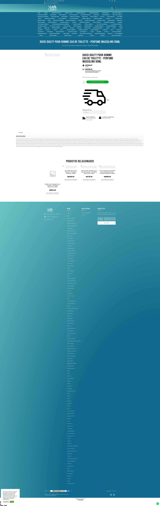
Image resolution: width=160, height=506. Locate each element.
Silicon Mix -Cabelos (43, 24)
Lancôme (99, 31)
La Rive (92, 31)
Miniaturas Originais (58, 20)
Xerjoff (103, 35)
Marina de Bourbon (54, 33)
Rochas (74, 22)
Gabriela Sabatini (83, 29)
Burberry (64, 27)
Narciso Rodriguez (71, 20)
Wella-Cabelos (77, 26)
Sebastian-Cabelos (85, 22)
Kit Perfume (83, 31)
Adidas (46, 12)
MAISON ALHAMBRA (116, 31)
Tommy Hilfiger (77, 24)
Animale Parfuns (99, 26)
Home (39, 12)
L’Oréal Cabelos (86, 18)
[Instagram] (112, 1)
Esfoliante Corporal (43, 16)
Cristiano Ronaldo (85, 14)
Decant (48, 29)
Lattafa (106, 31)
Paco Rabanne (118, 33)
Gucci (111, 29)
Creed (120, 27)
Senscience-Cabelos (109, 22)
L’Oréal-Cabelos (98, 18)
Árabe (120, 26)
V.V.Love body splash (116, 24)
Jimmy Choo (85, 16)
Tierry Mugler (67, 35)
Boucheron (53, 14)
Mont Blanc (66, 33)
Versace (92, 35)
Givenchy (105, 29)
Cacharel (79, 27)
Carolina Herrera (97, 27)
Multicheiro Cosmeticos (86, 33)
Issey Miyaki (50, 31)
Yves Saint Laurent (116, 35)
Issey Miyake (64, 16)
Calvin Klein (87, 27)
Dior (61, 29)
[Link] (115, 1)
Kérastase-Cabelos (50, 18)
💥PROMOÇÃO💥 (88, 26)
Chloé (113, 27)
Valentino (80, 35)
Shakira (120, 22)
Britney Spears (56, 27)
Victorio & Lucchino (55, 26)
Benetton (46, 27)
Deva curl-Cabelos (117, 14)
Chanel (108, 27)
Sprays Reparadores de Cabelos (60, 24)
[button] (112, 8)
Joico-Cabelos (94, 16)
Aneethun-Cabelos (56, 12)
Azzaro (40, 27)
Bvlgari (72, 27)
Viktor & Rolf (66, 26)
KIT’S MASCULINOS (74, 18)
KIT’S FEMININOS (62, 18)
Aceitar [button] (12, 501)
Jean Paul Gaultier (75, 16)
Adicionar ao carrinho (97, 81)
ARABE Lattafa (69, 12)
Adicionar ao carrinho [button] (52, 193)
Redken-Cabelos (52, 22)
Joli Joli (102, 16)
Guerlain (118, 29)
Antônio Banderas (111, 26)
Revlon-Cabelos (64, 22)
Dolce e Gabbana (71, 29)
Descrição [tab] (20, 132)
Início (63, 45)
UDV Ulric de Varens (102, 24)
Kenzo (39, 18)
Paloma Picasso (101, 20)
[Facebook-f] (109, 1)
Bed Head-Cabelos (117, 12)
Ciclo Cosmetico (73, 14)
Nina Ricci (110, 33)
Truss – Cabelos (89, 24)
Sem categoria (97, 22)
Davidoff (40, 29)
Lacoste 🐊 (109, 18)
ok (107, 100)
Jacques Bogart (60, 31)
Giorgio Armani (94, 29)
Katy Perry (119, 16)
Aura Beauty (105, 12)
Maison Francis (41, 20)
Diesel (55, 29)
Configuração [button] (6, 501)
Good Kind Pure (55, 16)
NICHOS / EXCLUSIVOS (90, 20)
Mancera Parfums (42, 33)
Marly (49, 20)
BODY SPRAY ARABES (42, 14)
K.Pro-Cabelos (110, 16)
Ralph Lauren (41, 22)
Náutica (80, 20)
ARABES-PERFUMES (94, 12)
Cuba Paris (96, 14)
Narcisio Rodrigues (100, 33)
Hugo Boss (40, 31)
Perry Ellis (119, 20)
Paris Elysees (111, 20)
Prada (41, 35)
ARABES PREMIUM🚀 (81, 12)
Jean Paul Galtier (72, 31)
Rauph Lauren (52, 35)
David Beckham (105, 14)
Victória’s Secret (42, 26)
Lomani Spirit (118, 18)
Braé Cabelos (62, 14)
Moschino (74, 33)
